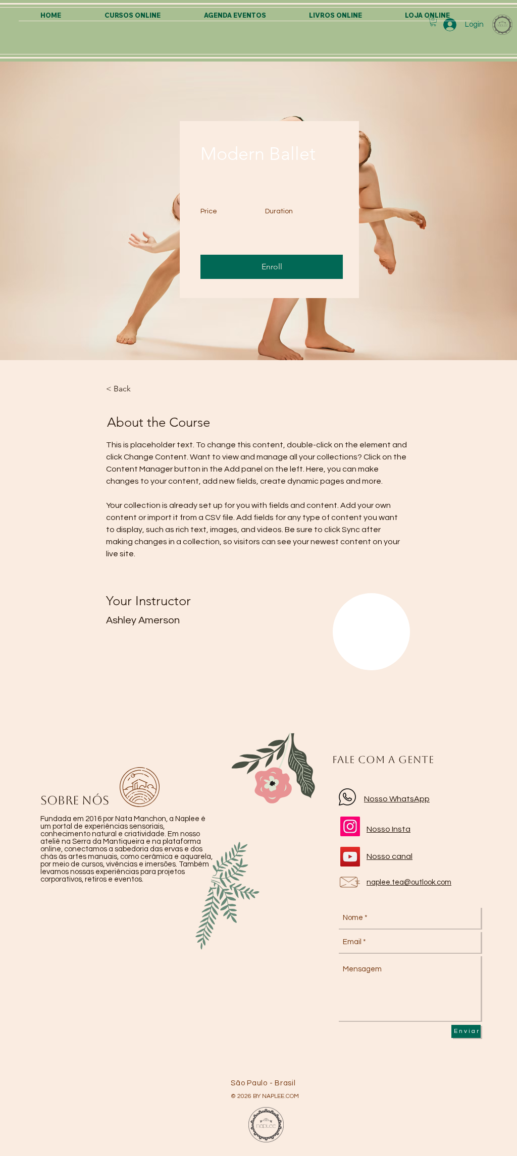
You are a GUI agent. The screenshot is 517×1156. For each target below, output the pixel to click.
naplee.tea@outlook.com (409, 882)
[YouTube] (350, 856)
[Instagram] (350, 826)
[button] (271, 267)
